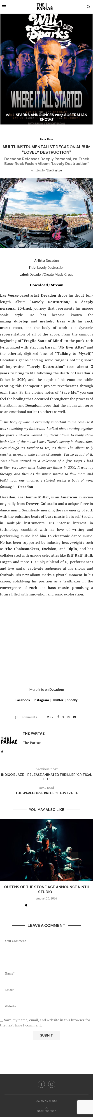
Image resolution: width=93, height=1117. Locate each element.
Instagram (41, 700)
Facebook (23, 700)
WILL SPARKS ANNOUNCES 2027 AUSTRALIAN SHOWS (46, 117)
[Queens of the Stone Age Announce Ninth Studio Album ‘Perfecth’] (46, 850)
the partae (54, 170)
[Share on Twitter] (63, 717)
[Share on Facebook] (58, 717)
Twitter (57, 700)
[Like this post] (52, 717)
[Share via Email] (75, 717)
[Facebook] (41, 1084)
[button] (6, 69)
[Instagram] (51, 1084)
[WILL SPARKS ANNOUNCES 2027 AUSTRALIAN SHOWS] (46, 69)
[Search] (88, 6)
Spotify (72, 700)
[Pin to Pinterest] (69, 717)
